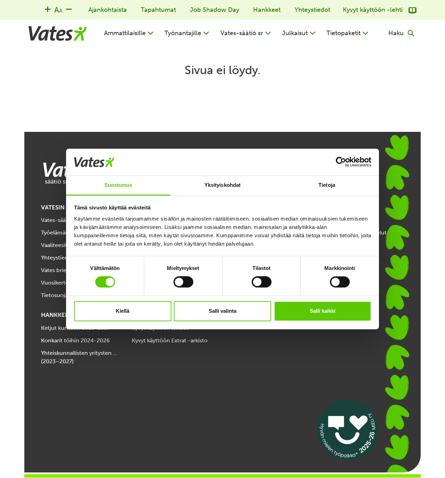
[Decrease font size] (68, 9)
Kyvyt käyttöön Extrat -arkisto (170, 340)
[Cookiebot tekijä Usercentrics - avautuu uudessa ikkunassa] (340, 162)
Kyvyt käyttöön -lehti (373, 10)
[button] (129, 33)
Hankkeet (267, 10)
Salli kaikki (322, 311)
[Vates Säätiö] (58, 33)
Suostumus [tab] (118, 185)
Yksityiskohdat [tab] (222, 185)
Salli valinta (222, 311)
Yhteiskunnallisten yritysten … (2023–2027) (79, 357)
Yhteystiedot (312, 10)
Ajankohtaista (107, 10)
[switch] (183, 282)
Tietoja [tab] (326, 185)
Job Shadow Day (214, 10)
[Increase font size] (47, 9)
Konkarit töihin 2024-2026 (75, 340)
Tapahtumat (158, 10)
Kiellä (122, 311)
